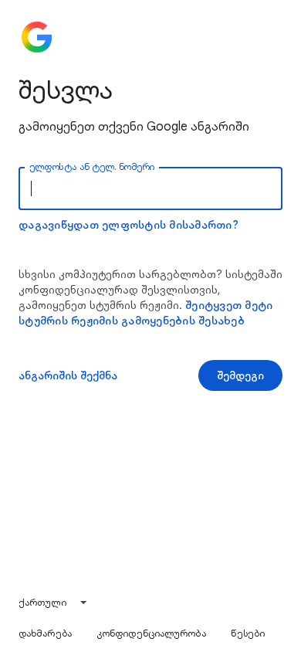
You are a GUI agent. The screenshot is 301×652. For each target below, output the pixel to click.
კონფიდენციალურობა (151, 633)
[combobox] (53, 602)
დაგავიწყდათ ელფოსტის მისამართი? (128, 225)
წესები (248, 633)
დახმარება (45, 633)
